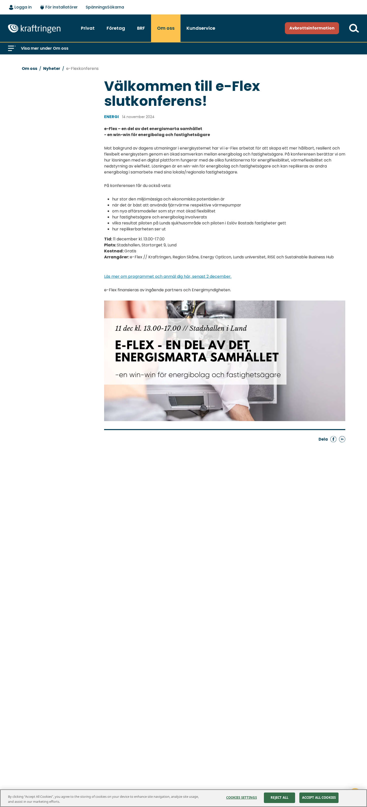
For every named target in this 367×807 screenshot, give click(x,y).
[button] (11, 48)
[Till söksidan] (354, 28)
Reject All (279, 797)
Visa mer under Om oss (44, 48)
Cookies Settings (241, 797)
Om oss (29, 68)
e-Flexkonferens (82, 68)
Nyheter (51, 68)
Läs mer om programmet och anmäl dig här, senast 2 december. (167, 276)
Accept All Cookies (319, 797)
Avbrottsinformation (312, 28)
